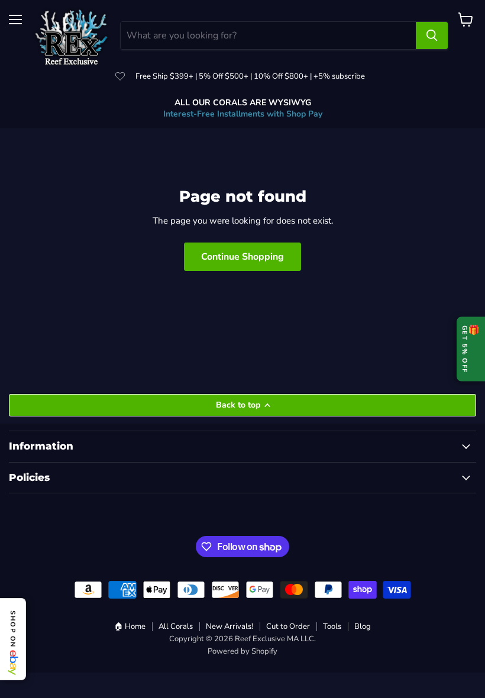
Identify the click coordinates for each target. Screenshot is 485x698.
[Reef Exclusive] (71, 35)
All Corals (176, 626)
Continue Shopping (242, 256)
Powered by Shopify (242, 651)
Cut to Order (288, 626)
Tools (332, 626)
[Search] (432, 35)
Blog (362, 626)
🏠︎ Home (130, 626)
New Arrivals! (229, 626)
